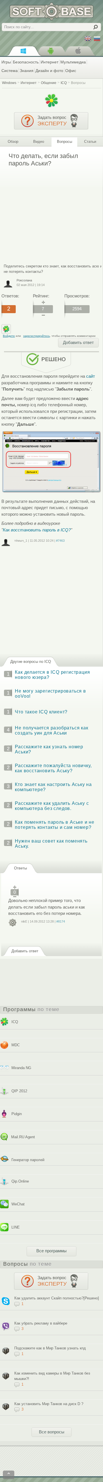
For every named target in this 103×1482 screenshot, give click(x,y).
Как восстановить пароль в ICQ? (37, 529)
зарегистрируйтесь (36, 335)
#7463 (60, 540)
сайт (90, 376)
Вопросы (78, 83)
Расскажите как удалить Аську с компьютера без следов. (52, 806)
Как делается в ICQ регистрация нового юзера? (52, 675)
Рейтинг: (41, 295)
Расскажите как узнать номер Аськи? (49, 749)
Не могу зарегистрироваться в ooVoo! (50, 694)
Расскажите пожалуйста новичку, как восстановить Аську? (53, 768)
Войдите (9, 335)
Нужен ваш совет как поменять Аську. (51, 844)
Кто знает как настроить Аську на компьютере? (53, 787)
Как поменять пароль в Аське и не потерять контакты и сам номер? (54, 825)
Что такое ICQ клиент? (41, 711)
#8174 (60, 921)
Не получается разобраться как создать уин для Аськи (51, 730)
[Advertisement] (49, 211)
